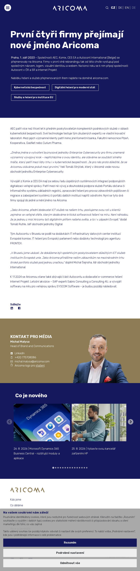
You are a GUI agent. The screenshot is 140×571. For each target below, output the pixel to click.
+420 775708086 (25, 357)
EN (127, 8)
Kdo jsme (15, 499)
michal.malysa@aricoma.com (32, 361)
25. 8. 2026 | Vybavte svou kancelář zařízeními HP (94, 451)
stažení (40, 365)
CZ (113, 8)
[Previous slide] (9, 422)
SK (120, 8)
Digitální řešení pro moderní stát (75, 87)
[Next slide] (130, 422)
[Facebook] (19, 308)
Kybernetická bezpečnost (30, 87)
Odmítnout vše (70, 563)
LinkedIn (20, 353)
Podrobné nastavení (70, 552)
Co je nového (31, 395)
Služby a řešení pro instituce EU (33, 97)
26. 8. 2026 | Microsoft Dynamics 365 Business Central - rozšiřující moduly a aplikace (37, 453)
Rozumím (70, 542)
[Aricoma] (70, 8)
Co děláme (16, 505)
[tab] (53, 468)
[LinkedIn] (12, 308)
